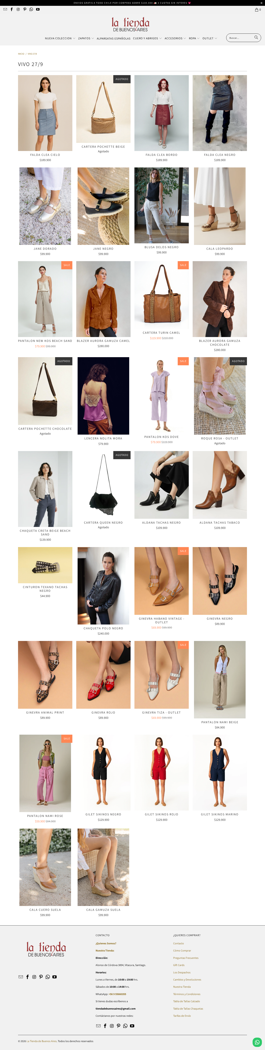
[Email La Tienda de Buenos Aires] (5, 9)
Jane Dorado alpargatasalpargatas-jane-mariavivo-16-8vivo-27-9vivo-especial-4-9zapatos (45, 206)
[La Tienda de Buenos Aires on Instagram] (18, 9)
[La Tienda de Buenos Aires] (131, 24)
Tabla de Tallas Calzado (186, 1001)
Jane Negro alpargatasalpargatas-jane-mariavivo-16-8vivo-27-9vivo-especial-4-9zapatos (103, 206)
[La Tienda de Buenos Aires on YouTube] (38, 9)
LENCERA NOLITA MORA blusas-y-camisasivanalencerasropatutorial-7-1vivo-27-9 (103, 396)
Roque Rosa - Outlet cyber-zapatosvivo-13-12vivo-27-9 (220, 396)
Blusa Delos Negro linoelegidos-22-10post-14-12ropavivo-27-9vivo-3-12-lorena (161, 205)
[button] (60, 38)
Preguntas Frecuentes (185, 958)
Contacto (178, 943)
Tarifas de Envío (182, 1015)
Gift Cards (178, 965)
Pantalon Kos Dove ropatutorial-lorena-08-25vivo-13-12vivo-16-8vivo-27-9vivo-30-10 (161, 395)
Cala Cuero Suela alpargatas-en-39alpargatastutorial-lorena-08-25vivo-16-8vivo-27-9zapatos (45, 867)
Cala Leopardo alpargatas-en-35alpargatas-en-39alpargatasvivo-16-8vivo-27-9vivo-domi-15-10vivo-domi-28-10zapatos (220, 206)
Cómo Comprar (182, 950)
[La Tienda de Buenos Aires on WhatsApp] (31, 9)
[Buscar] (256, 37)
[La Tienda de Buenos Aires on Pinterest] (25, 9)
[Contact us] (257, 1042)
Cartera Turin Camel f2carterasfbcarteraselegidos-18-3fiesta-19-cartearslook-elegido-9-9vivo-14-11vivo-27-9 (161, 295)
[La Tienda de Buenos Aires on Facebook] (12, 9)
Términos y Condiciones (186, 994)
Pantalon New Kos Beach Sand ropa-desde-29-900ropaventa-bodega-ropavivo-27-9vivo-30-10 (45, 299)
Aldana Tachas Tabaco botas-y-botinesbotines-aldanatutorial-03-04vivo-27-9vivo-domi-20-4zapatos (220, 485)
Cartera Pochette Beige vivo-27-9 (103, 109)
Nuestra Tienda (182, 986)
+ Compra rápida (45, 121)
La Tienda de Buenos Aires (42, 1041)
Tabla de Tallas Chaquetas (188, 1008)
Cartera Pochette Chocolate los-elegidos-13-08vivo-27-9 (45, 391)
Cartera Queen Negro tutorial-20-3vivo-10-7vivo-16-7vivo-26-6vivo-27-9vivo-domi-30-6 (103, 485)
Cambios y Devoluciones (187, 979)
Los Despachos (182, 972)
